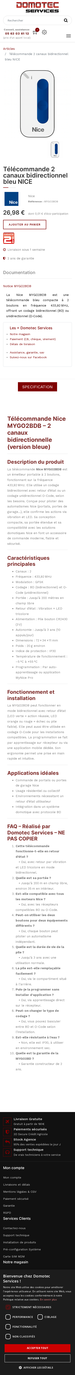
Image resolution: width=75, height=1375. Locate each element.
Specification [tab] (37, 386)
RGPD (7, 1212)
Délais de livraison (22, 344)
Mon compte (12, 1177)
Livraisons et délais (16, 1184)
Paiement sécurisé (16, 1198)
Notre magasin (20, 334)
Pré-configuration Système (22, 1249)
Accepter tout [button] (37, 1348)
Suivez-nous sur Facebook (28, 357)
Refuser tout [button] (37, 1358)
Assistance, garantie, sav (27, 352)
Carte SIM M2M (14, 1256)
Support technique (16, 1235)
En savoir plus (48, 1299)
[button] (37, 1367)
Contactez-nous (14, 1228)
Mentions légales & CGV (19, 1191)
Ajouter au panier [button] (25, 224)
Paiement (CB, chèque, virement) (33, 339)
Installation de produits (19, 1242)
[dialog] (37, 1322)
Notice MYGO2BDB (17, 286)
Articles (9, 49)
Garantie (9, 1205)
